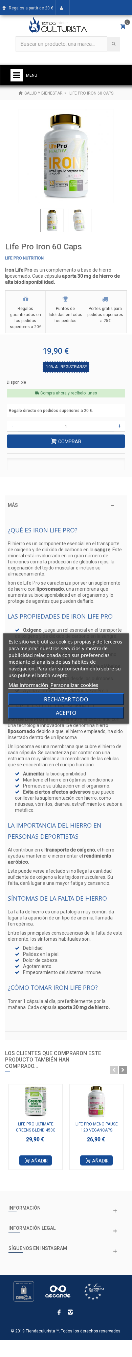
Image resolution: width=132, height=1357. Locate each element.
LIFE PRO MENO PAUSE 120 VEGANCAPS (96, 1127)
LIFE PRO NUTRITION (24, 258)
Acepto (66, 713)
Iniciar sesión (62, 30)
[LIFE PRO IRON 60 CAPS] (52, 220)
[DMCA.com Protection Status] (23, 1291)
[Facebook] (58, 1313)
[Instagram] (70, 1313)
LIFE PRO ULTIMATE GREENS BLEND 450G (36, 1127)
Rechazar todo (66, 699)
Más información (28, 685)
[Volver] (21, 93)
